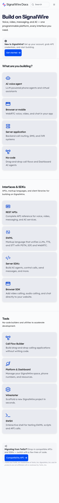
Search (38, 4)
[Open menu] (54, 4)
